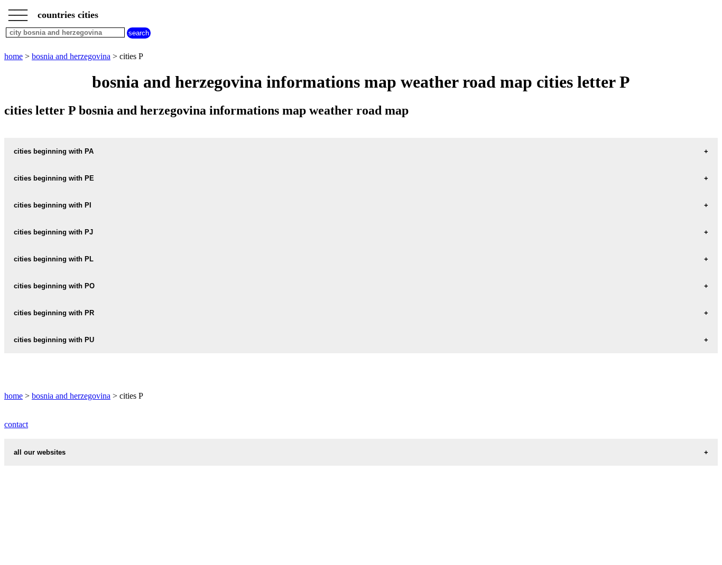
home (13, 56)
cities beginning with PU (54, 340)
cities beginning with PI (52, 205)
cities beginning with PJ (53, 232)
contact (16, 424)
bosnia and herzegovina (71, 56)
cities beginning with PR (54, 313)
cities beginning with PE (54, 178)
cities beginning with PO (54, 286)
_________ (17, 12)
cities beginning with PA (54, 151)
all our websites (40, 452)
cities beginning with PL (54, 259)
